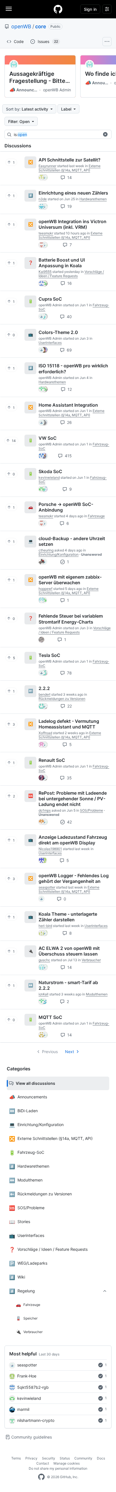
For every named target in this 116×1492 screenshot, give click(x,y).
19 (69, 206)
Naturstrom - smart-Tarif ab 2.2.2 (68, 985)
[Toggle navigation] (9, 9)
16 (69, 283)
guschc (44, 960)
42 (69, 822)
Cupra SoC (50, 299)
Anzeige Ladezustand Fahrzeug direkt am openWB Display (73, 840)
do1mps (45, 810)
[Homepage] (58, 9)
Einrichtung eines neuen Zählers (73, 193)
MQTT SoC (50, 1017)
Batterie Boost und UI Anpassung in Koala (62, 262)
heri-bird (45, 926)
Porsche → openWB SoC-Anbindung (66, 507)
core (40, 26)
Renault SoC (52, 760)
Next (69, 1051)
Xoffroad (45, 733)
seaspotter (27, 1364)
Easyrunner (47, 166)
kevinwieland (29, 1398)
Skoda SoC (50, 471)
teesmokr (46, 233)
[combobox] (56, 134)
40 (69, 316)
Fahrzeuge (96, 516)
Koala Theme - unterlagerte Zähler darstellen (68, 916)
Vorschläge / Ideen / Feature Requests (71, 273)
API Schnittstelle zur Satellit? (70, 160)
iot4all (43, 994)
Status (65, 1458)
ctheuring (46, 550)
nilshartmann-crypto (35, 1420)
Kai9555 (45, 271)
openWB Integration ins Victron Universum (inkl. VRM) (72, 224)
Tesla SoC (49, 655)
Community (83, 1458)
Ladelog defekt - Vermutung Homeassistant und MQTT (69, 724)
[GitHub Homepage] (41, 1477)
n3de (43, 199)
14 (69, 177)
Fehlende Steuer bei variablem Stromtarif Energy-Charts (71, 619)
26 (69, 422)
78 (69, 672)
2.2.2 (44, 688)
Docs (101, 1458)
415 (68, 455)
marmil (23, 1409)
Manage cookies (66, 1463)
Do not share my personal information (58, 1468)
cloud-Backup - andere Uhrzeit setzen (72, 541)
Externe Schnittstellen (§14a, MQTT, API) (70, 168)
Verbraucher (91, 960)
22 (69, 706)
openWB (21, 26)
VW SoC (48, 438)
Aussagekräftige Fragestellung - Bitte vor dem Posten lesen (38, 77)
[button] (105, 134)
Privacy (31, 1458)
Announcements (23, 90)
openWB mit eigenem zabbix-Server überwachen (70, 579)
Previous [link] (50, 1051)
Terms (16, 1458)
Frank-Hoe (26, 1376)
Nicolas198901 (50, 849)
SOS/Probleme (91, 810)
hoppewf (45, 589)
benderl (44, 694)
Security (48, 1458)
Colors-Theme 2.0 (58, 332)
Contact (42, 1463)
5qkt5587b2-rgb (33, 1387)
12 (69, 389)
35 (69, 777)
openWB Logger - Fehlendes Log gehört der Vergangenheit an (74, 878)
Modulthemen (97, 994)
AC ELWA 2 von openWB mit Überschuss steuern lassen (69, 951)
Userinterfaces (50, 342)
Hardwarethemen (93, 199)
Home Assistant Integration (68, 405)
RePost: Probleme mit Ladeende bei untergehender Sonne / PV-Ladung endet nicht (73, 798)
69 (69, 350)
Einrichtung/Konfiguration (59, 554)
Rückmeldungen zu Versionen (62, 699)
